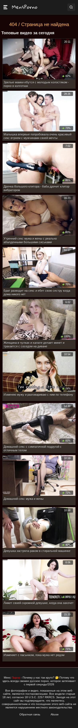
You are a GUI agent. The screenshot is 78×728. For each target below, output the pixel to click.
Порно (16, 677)
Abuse (55, 714)
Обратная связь (29, 714)
